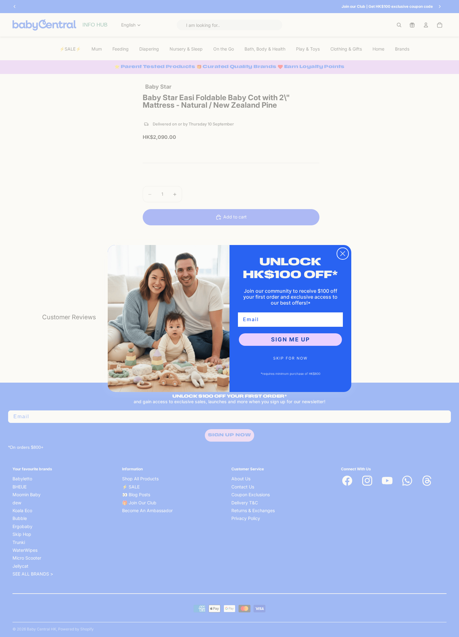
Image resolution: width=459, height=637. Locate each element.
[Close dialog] (342, 253)
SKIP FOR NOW (290, 358)
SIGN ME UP (290, 339)
